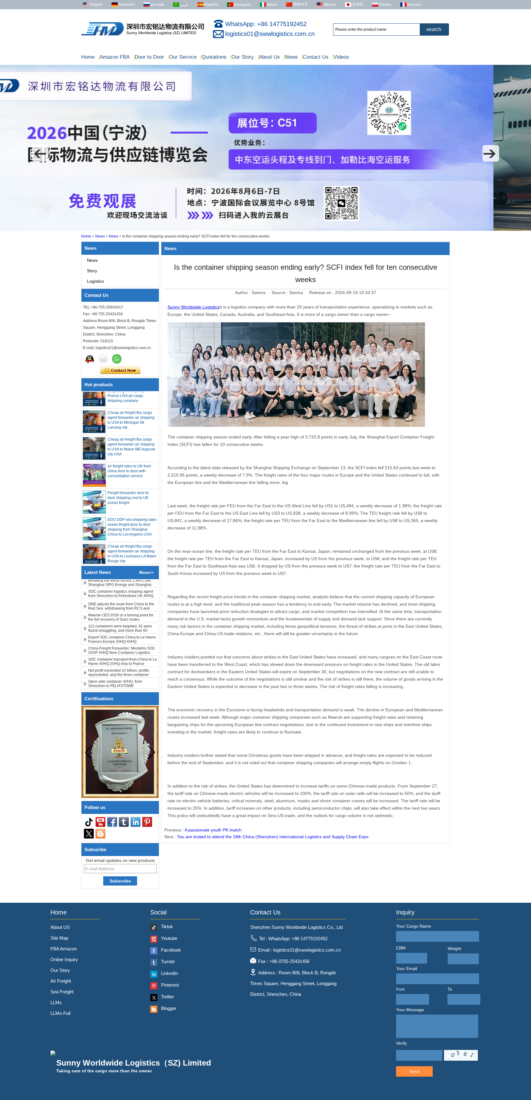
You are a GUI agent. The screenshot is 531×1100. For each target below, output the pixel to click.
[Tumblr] (124, 822)
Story (92, 270)
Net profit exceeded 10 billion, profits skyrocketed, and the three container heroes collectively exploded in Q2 (118, 657)
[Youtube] (100, 822)
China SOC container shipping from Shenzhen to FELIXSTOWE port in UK (119, 689)
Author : (243, 292)
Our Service (182, 57)
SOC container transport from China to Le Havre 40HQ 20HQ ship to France (122, 644)
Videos (340, 57)
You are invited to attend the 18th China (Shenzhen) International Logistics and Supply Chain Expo (272, 836)
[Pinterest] (147, 822)
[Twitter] (89, 834)
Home (88, 57)
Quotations (213, 57)
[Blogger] (100, 834)
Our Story (242, 57)
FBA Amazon (63, 948)
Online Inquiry (64, 959)
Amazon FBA (114, 57)
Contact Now (120, 371)
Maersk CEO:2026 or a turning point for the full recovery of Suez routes (120, 600)
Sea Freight (61, 991)
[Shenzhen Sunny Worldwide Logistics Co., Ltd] (142, 35)
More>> (146, 572)
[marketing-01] (90, 359)
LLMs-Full (60, 1013)
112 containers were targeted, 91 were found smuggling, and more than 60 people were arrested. (120, 613)
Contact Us (314, 57)
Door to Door (148, 57)
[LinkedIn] (135, 822)
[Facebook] (112, 822)
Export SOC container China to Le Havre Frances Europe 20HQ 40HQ (122, 622)
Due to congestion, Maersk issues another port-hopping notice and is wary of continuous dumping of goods (121, 680)
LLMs (56, 1002)
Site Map (59, 938)
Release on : (322, 292)
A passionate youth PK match (213, 829)
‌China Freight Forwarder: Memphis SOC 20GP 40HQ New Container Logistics (121, 633)
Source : (280, 292)
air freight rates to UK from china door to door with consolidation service (129, 454)
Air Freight (60, 981)
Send (414, 1071)
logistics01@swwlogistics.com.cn (270, 33)
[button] (40, 153)
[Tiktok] (89, 822)
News (291, 57)
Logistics (95, 281)
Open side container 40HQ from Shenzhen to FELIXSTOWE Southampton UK (115, 668)
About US (60, 927)
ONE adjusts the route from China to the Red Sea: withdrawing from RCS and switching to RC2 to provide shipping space (121, 593)
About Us (269, 57)
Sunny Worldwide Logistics (193, 306)
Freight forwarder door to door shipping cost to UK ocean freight (128, 481)
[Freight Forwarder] (265, 229)
